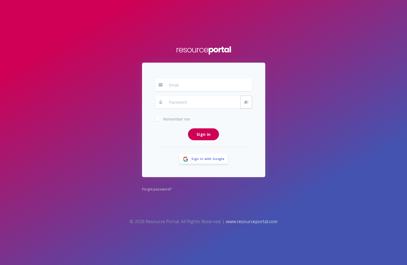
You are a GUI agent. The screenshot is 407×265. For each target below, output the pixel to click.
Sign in (203, 134)
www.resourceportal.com (251, 221)
